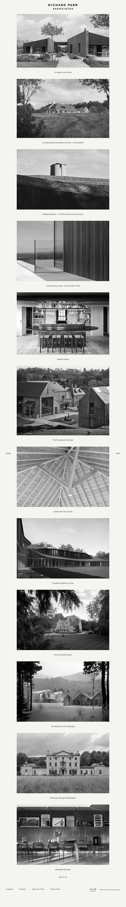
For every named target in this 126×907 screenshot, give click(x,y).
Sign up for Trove (38, 889)
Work (118, 453)
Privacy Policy (55, 889)
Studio (8, 453)
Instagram (9, 889)
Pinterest (22, 889)
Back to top (63, 877)
